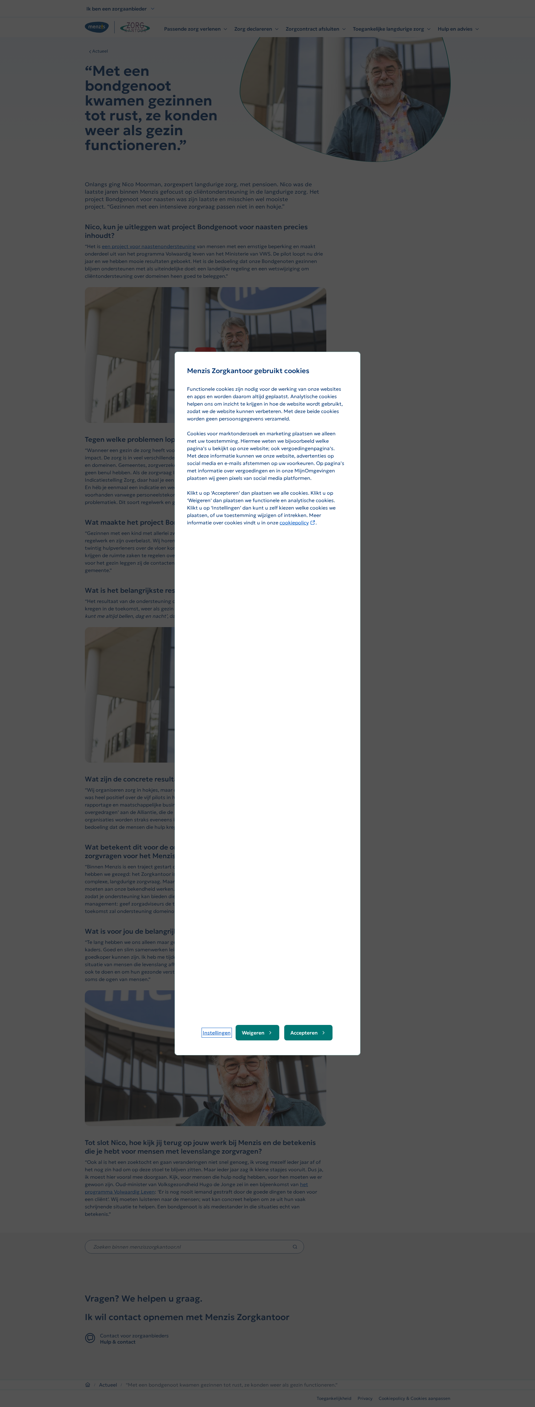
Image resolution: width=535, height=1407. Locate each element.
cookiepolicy (297, 522)
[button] (217, 1032)
